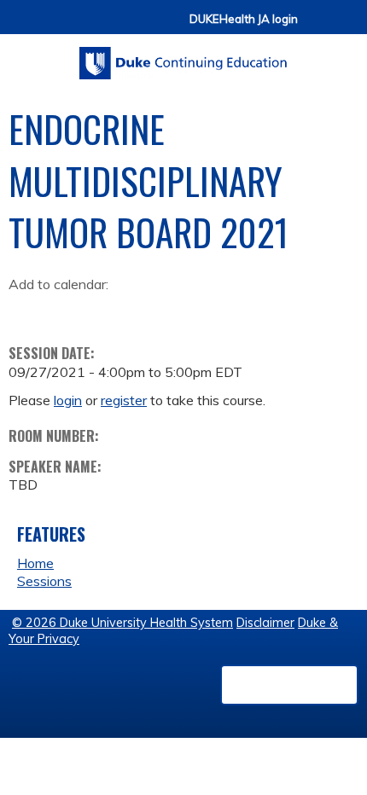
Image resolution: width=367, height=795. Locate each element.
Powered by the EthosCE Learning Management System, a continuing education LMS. (289, 684)
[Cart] (317, 27)
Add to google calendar (26, 310)
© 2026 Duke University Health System (122, 622)
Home (35, 563)
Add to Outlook (143, 310)
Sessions (44, 580)
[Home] (183, 57)
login (68, 400)
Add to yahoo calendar (64, 310)
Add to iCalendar (102, 310)
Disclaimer (265, 622)
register (124, 400)
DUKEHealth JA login (243, 19)
